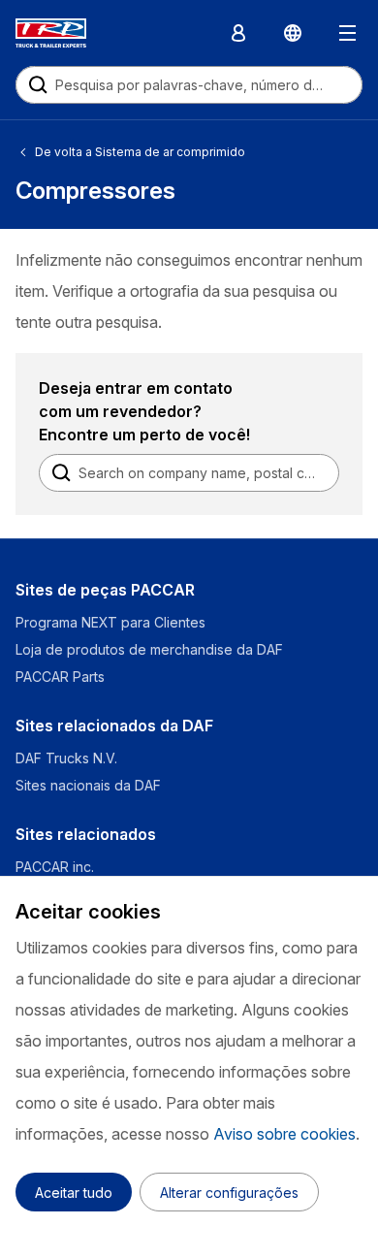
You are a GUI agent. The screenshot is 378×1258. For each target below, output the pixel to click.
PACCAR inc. (55, 866)
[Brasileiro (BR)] (292, 33)
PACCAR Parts (60, 676)
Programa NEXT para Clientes (110, 622)
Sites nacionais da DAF (88, 785)
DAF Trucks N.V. (66, 758)
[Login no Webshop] (238, 33)
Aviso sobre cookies (284, 1134)
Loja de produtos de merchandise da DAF (149, 649)
